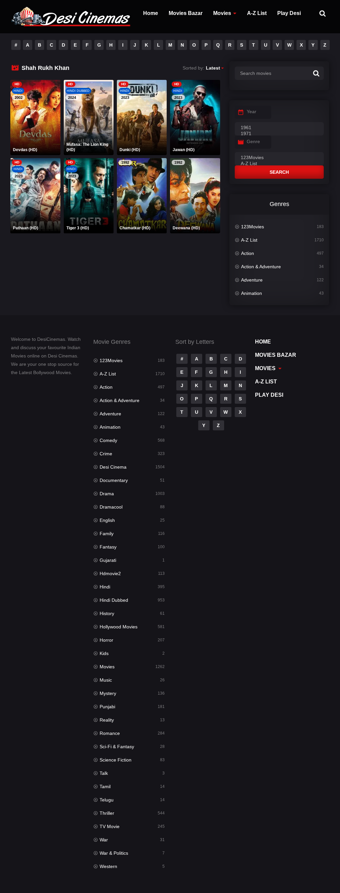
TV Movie (110, 826)
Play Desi (289, 13)
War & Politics (114, 853)
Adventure (252, 280)
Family (107, 533)
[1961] (279, 128)
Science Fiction (115, 760)
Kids (104, 653)
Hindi (105, 586)
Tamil (105, 786)
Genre (253, 141)
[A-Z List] (279, 164)
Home (150, 13)
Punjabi (107, 706)
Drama (107, 493)
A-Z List (257, 13)
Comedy (108, 440)
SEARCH (279, 172)
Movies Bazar (186, 13)
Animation (251, 293)
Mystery (108, 693)
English (107, 520)
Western (108, 866)
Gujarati (108, 560)
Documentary (114, 480)
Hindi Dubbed (114, 600)
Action (247, 253)
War (104, 839)
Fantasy (108, 547)
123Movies (252, 226)
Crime (106, 453)
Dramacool (111, 507)
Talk (104, 773)
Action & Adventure (261, 266)
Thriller (107, 813)
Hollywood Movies (118, 626)
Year (251, 111)
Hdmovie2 (110, 573)
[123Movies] (279, 158)
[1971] (279, 134)
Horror (106, 640)
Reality (107, 720)
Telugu (107, 799)
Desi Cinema (113, 467)
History (107, 613)
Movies (222, 13)
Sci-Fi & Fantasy (117, 746)
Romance (110, 733)
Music (106, 680)
